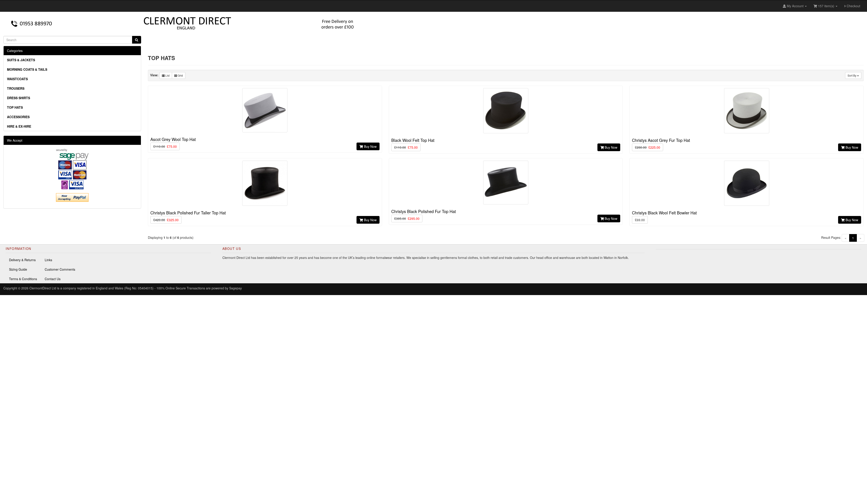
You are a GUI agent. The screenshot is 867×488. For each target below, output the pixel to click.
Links (48, 260)
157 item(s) (826, 6)
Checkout (853, 6)
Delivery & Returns (22, 260)
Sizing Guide (18, 269)
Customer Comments (60, 269)
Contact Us (53, 279)
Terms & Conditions (23, 279)
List (167, 75)
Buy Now (370, 146)
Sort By (852, 75)
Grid (180, 75)
